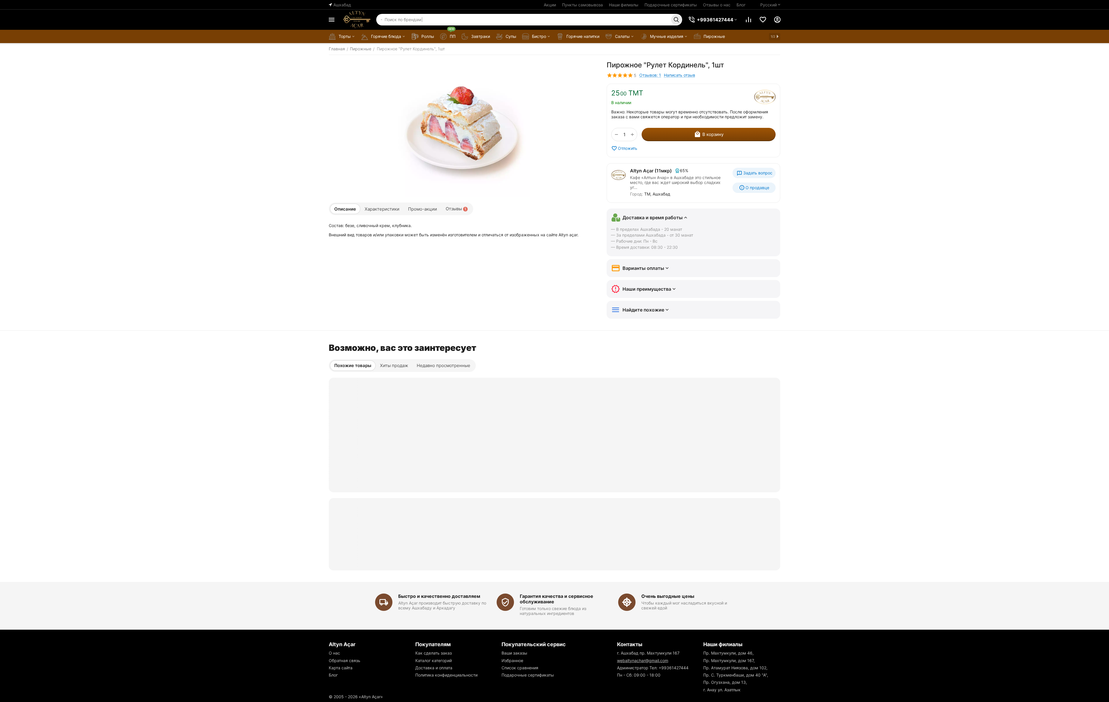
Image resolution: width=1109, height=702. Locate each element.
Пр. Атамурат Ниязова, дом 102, (735, 667)
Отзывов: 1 (650, 75)
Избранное (512, 660)
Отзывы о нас (716, 4)
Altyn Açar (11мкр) (651, 171)
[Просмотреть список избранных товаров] (763, 19)
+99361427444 (673, 667)
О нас (334, 653)
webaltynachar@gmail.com (642, 660)
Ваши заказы (514, 653)
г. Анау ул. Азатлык (722, 689)
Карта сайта (340, 667)
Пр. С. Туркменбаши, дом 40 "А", (735, 674)
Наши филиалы (623, 4)
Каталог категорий (433, 660)
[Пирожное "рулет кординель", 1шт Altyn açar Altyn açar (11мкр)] (462, 129)
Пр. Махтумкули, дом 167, (729, 660)
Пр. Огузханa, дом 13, (725, 682)
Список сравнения (520, 667)
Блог (741, 4)
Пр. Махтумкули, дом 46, (728, 653)
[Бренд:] (765, 97)
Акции (550, 4)
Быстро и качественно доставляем (439, 596)
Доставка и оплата (433, 667)
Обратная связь (344, 660)
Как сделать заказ (433, 653)
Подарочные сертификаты (671, 4)
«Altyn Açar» (371, 696)
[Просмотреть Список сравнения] (748, 19)
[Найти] (676, 19)
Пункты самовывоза (582, 4)
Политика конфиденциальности (446, 674)
